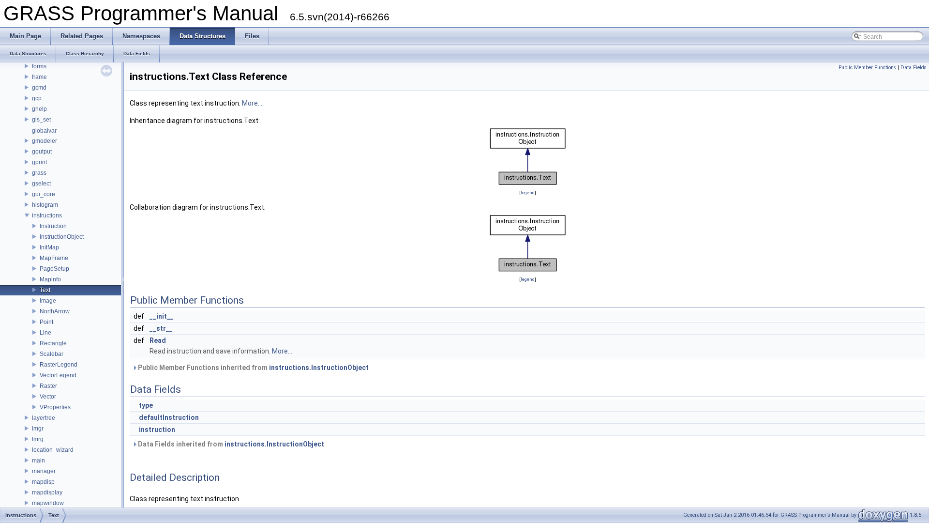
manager (44, 471)
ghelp (39, 109)
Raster (48, 386)
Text (45, 290)
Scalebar (51, 354)
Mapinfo (50, 279)
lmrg (38, 439)
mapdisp (43, 481)
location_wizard (53, 449)
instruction (157, 429)
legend (528, 192)
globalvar (44, 130)
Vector (48, 396)
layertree (43, 418)
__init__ (162, 316)
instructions (47, 215)
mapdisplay (47, 492)
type (146, 405)
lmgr (38, 428)
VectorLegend (58, 375)
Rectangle (53, 343)
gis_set (41, 119)
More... (252, 103)
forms (39, 66)
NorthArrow (55, 311)
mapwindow (48, 503)
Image (48, 300)
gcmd (39, 87)
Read (158, 340)
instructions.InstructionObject (319, 367)
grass (39, 172)
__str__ (161, 328)
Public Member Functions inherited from (252, 367)
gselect (41, 183)
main (38, 460)
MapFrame (54, 258)
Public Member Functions (867, 67)
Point (46, 322)
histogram (45, 204)
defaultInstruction (169, 417)
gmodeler (44, 141)
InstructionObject (62, 236)
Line (45, 332)
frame (39, 77)
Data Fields (913, 67)
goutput (42, 151)
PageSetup (54, 268)
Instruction (53, 226)
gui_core (43, 194)
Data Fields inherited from (230, 444)
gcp (37, 98)
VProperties (55, 407)
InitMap (49, 247)
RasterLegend (58, 364)
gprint (39, 162)
